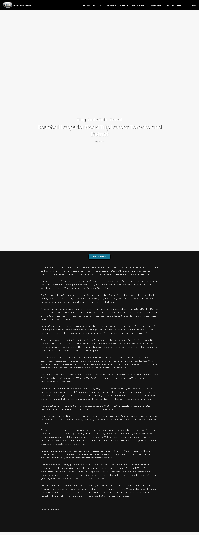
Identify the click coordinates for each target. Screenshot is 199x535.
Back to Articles (99, 257)
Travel (116, 119)
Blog (81, 119)
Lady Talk (97, 119)
